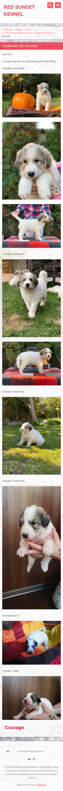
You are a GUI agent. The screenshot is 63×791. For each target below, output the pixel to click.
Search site (50, 5)
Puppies (19, 29)
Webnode (41, 785)
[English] (34, 759)
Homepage (7, 29)
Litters (29, 29)
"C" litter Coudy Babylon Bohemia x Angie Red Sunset (27, 33)
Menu (58, 5)
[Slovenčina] (29, 759)
